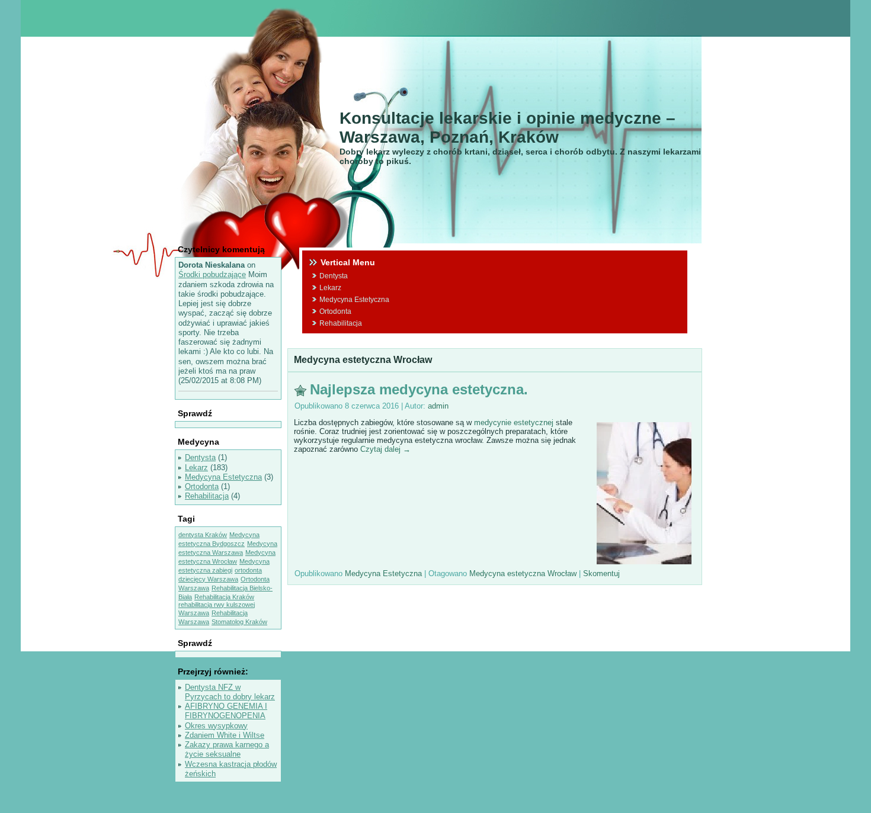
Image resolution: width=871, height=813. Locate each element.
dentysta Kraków (202, 534)
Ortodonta (202, 486)
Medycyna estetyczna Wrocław (523, 573)
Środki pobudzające (212, 274)
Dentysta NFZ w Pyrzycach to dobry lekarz (230, 692)
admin (438, 405)
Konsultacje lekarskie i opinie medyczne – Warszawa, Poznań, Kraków (507, 127)
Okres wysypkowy (216, 725)
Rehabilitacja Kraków (224, 596)
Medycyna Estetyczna (223, 477)
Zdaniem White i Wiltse (224, 735)
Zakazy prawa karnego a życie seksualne (227, 749)
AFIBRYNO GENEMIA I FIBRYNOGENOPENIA (226, 711)
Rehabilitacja (207, 495)
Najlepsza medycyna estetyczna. (419, 389)
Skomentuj (601, 573)
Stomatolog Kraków (239, 621)
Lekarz (196, 467)
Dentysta (200, 457)
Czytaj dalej (385, 449)
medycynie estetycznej (513, 422)
